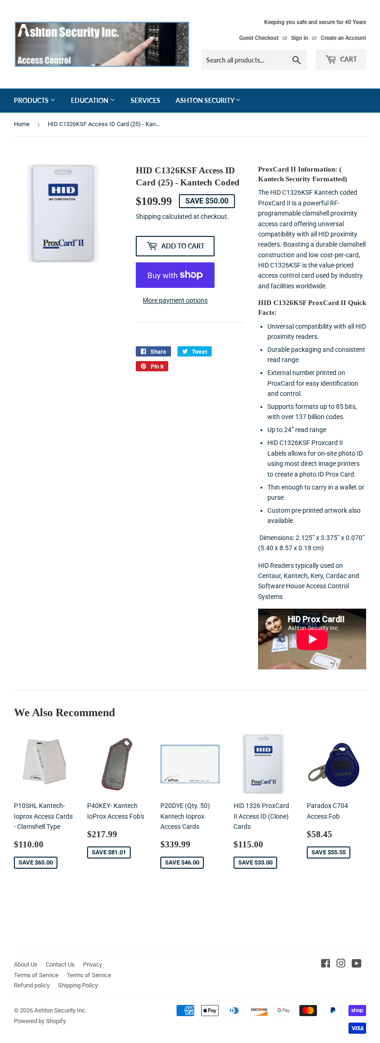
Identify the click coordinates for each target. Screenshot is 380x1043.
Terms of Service (36, 975)
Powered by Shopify (40, 1021)
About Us (26, 964)
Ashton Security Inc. (60, 1010)
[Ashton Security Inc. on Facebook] (325, 964)
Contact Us (60, 964)
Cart (348, 59)
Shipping (148, 216)
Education (90, 100)
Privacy (92, 964)
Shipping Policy (78, 985)
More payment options (175, 300)
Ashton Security (205, 100)
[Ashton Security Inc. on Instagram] (341, 964)
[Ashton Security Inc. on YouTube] (356, 964)
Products (32, 100)
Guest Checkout (259, 38)
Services (145, 100)
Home (22, 124)
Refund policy (32, 985)
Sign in (299, 38)
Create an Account (343, 38)
